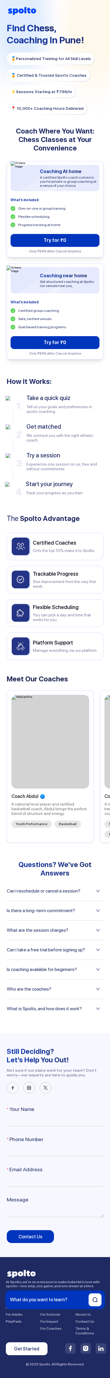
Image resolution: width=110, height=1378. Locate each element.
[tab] (55, 891)
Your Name (21, 1109)
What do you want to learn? (38, 1299)
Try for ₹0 (55, 240)
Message (17, 1199)
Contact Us (30, 1236)
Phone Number (26, 1139)
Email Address (26, 1169)
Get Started (26, 1349)
